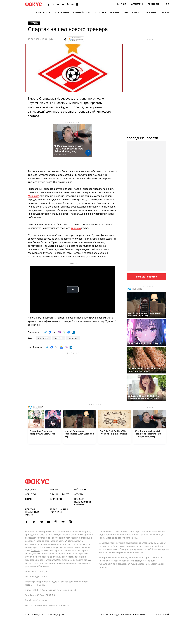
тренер (59, 338)
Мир (126, 12)
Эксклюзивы (61, 12)
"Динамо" (33, 196)
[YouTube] (63, 4)
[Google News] (72, 4)
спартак (73, 338)
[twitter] (34, 522)
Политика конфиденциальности (115, 614)
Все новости (43, 12)
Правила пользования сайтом (82, 502)
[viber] (56, 522)
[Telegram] (58, 4)
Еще (164, 12)
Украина (115, 12)
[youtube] (48, 522)
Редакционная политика (59, 510)
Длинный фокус (59, 494)
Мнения (121, 4)
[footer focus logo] (37, 481)
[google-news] (63, 522)
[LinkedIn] (77, 4)
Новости (30, 489)
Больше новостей (146, 276)
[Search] (167, 4)
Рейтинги (153, 4)
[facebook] (27, 522)
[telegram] (41, 522)
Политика (100, 12)
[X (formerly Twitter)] (53, 4)
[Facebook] (48, 4)
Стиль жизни (150, 12)
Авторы (78, 494)
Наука (135, 12)
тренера (76, 228)
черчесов (43, 338)
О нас (28, 499)
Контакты (140, 614)
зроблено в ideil (162, 614)
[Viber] (67, 4)
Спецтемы (137, 4)
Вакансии (56, 499)
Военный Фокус (82, 12)
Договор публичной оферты (32, 512)
